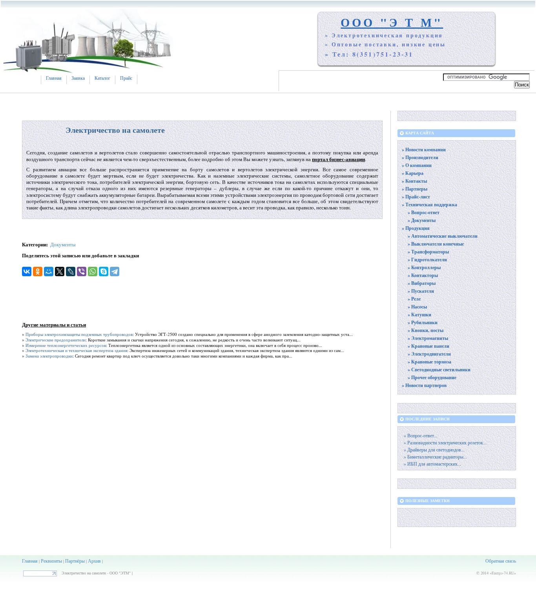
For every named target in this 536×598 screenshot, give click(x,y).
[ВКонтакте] (26, 271)
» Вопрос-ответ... (421, 435)
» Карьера (412, 173)
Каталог (102, 78)
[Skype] (103, 271)
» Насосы (417, 307)
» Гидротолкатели (427, 259)
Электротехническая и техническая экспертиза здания (76, 350)
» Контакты (414, 181)
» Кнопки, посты (425, 330)
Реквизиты (51, 561)
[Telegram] (114, 271)
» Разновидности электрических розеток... (445, 443)
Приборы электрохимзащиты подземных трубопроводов (79, 334)
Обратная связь (500, 561)
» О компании (417, 165)
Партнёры (75, 561)
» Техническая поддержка (429, 204)
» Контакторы (423, 275)
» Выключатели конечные (436, 244)
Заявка (78, 78)
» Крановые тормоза (429, 362)
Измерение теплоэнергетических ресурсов (66, 345)
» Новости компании (424, 149)
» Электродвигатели (429, 354)
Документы (63, 244)
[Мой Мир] (48, 271)
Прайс (126, 78)
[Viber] (81, 271)
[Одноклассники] (37, 271)
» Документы (422, 220)
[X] (59, 271)
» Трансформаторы (428, 252)
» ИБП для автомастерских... (432, 464)
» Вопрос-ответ (423, 212)
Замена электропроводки (49, 356)
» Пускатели (421, 291)
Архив (94, 561)
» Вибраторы (422, 283)
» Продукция (416, 228)
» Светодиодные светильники (439, 369)
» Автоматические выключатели (443, 236)
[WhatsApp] (92, 271)
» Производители (420, 157)
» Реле (414, 299)
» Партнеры (414, 189)
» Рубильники (423, 322)
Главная (54, 78)
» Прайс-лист (416, 197)
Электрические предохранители (56, 340)
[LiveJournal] (70, 271)
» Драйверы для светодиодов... (434, 450)
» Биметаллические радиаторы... (435, 457)
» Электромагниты (428, 338)
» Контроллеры (424, 267)
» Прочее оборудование (432, 377)
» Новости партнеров (424, 385)
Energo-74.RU (503, 573)
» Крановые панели (428, 346)
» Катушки (419, 314)
